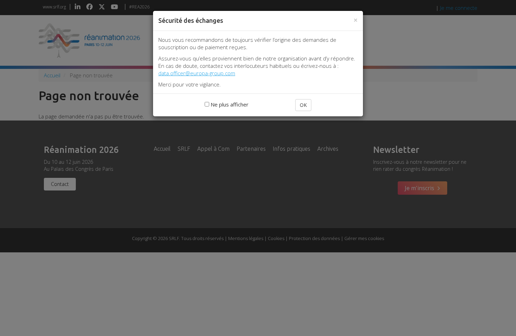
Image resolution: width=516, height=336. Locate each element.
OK (303, 105)
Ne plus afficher (229, 104)
